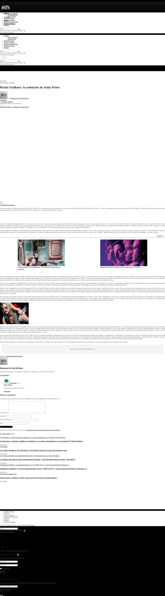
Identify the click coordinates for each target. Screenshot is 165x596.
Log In (2, 593)
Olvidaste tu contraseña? (7, 575)
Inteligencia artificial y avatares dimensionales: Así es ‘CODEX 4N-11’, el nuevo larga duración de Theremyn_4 (43, 469)
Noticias (6, 13)
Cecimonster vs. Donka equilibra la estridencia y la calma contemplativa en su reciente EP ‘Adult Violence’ (41, 441)
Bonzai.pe (31, 525)
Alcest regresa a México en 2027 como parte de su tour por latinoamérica (28, 478)
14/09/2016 (3, 100)
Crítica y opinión (9, 515)
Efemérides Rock (9, 18)
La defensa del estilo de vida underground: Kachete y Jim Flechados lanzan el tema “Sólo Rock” (38, 460)
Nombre (3, 416)
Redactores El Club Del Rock (19, 98)
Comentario (4, 413)
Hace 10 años (8, 385)
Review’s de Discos (10, 522)
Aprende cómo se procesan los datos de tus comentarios (43, 430)
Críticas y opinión (9, 20)
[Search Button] (19, 51)
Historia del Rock (9, 3)
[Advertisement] (46, 75)
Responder (7, 391)
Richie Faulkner (18, 356)
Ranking (6, 25)
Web (1, 423)
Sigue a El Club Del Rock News (82, 349)
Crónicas (6, 518)
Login (5, 34)
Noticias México (13, 15)
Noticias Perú (12, 17)
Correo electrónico (6, 419)
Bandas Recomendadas (11, 13)
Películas (6, 513)
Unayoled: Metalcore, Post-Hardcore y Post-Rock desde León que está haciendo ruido (33, 450)
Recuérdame (6, 569)
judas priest (9, 356)
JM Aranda (12, 383)
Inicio (1, 82)
